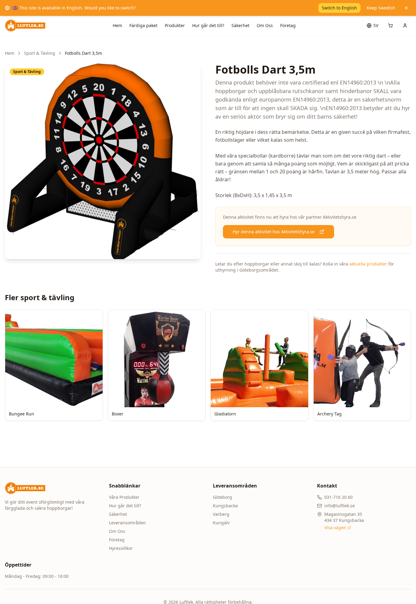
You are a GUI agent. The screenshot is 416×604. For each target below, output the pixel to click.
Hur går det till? (208, 25)
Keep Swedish (381, 8)
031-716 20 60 (338, 497)
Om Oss (265, 25)
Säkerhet (240, 25)
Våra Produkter (124, 497)
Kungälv (221, 523)
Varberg (221, 514)
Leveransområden (127, 523)
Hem (117, 25)
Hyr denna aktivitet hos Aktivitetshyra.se (274, 231)
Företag (288, 25)
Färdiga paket (143, 25)
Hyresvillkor (121, 548)
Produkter (175, 25)
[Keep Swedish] (406, 8)
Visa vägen (335, 527)
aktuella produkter (368, 264)
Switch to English (339, 8)
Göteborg (222, 497)
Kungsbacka (225, 506)
